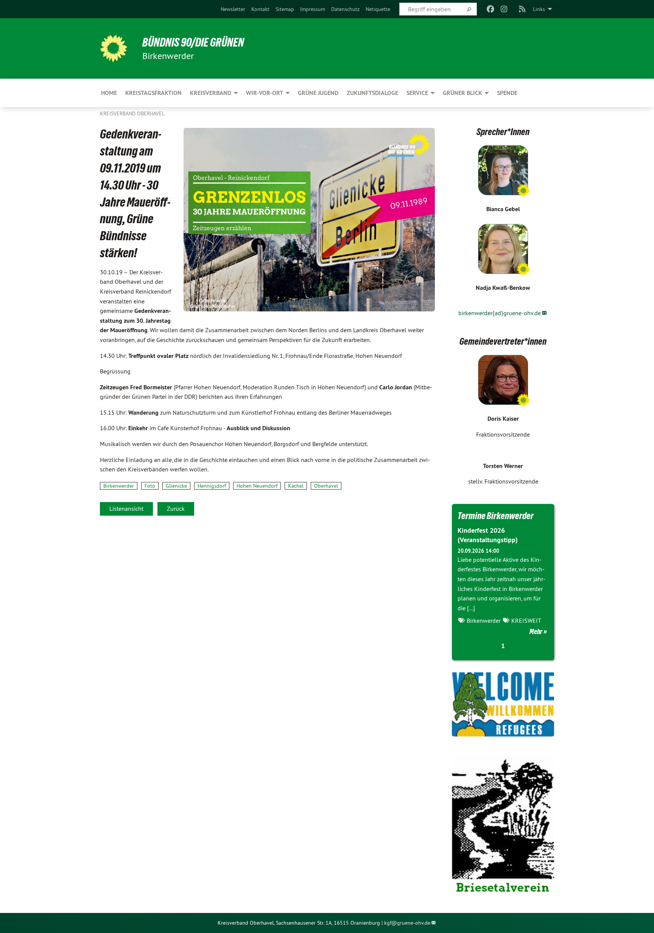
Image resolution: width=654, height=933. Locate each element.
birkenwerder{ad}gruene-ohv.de (499, 313)
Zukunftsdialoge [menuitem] (372, 93)
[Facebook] (490, 9)
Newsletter (233, 9)
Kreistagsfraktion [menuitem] (153, 93)
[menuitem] (233, 9)
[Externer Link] (503, 704)
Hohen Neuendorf (257, 485)
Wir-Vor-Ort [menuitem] (264, 93)
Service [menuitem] (417, 93)
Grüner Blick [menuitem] (462, 93)
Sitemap (285, 9)
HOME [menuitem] (109, 93)
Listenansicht (126, 508)
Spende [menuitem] (507, 93)
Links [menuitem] (539, 9)
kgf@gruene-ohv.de (407, 922)
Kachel (296, 485)
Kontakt (260, 9)
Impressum (312, 9)
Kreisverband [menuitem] (210, 93)
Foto (150, 485)
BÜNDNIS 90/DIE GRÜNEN (193, 42)
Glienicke (176, 485)
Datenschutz (345, 9)
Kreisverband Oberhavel (132, 113)
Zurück (176, 508)
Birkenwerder (118, 485)
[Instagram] (504, 9)
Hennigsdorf (212, 485)
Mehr (535, 631)
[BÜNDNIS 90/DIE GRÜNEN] (113, 48)
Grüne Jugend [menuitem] (318, 93)
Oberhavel (326, 485)
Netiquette (378, 9)
